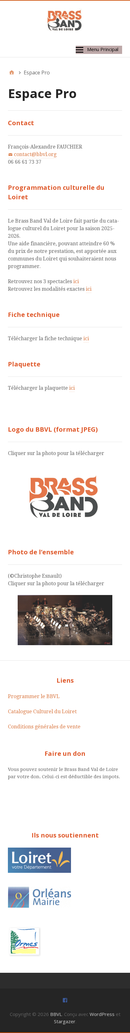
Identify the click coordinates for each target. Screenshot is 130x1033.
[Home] (11, 72)
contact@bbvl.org (35, 154)
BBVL (56, 1014)
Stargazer (64, 1021)
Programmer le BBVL (34, 696)
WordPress (102, 1014)
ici (76, 281)
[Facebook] (65, 999)
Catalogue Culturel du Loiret (42, 712)
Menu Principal (102, 49)
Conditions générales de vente (44, 727)
